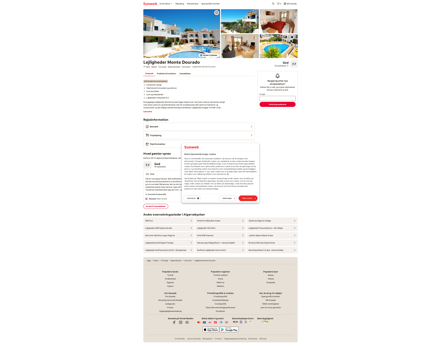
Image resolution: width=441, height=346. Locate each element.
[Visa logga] (204, 323)
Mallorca (220, 282)
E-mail (262, 94)
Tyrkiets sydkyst (220, 275)
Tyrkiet (170, 275)
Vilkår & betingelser (270, 304)
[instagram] (180, 323)
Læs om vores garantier (270, 307)
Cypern (170, 286)
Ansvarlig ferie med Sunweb (170, 300)
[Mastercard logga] (199, 323)
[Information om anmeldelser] (287, 65)
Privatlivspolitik (220, 296)
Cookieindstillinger (220, 300)
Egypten (170, 282)
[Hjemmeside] (150, 3)
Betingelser (208, 338)
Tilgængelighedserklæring (170, 311)
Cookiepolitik (220, 304)
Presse (170, 307)
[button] (181, 33)
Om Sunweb (170, 296)
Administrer (191, 198)
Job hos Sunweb (194, 338)
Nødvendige (227, 198)
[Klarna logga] (210, 323)
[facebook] (174, 323)
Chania (271, 279)
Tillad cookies (247, 198)
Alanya (271, 275)
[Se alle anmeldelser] (286, 64)
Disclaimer (220, 311)
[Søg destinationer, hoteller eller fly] (273, 3)
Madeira (220, 286)
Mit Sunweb (271, 300)
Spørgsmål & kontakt (270, 296)
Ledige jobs (170, 304)
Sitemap (263, 338)
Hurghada (270, 282)
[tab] (149, 73)
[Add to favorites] (216, 12)
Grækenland (170, 279)
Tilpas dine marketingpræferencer (220, 307)
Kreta (220, 279)
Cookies (218, 338)
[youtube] (187, 323)
